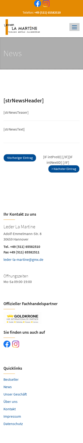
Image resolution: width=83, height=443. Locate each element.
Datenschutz (13, 423)
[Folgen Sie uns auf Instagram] (45, 4)
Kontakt (9, 409)
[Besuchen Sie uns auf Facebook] (36, 4)
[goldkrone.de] (41, 318)
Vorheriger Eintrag (20, 158)
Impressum (12, 416)
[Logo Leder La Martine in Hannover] (22, 27)
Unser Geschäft (15, 394)
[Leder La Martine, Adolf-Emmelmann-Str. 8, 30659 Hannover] (41, 256)
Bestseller (11, 379)
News (7, 386)
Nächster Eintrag (64, 169)
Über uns (10, 401)
